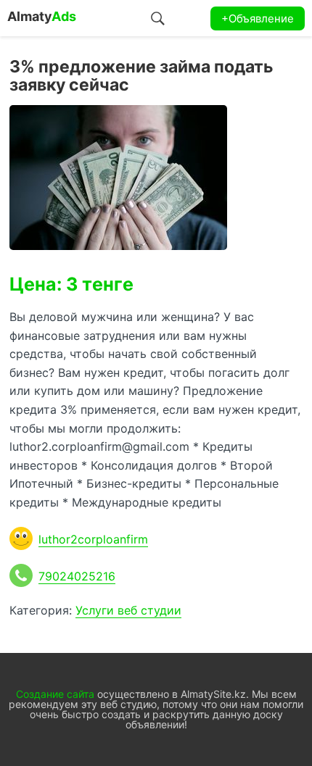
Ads (41, 16)
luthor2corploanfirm (93, 539)
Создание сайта (55, 694)
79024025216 (76, 576)
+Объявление (257, 18)
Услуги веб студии (128, 610)
